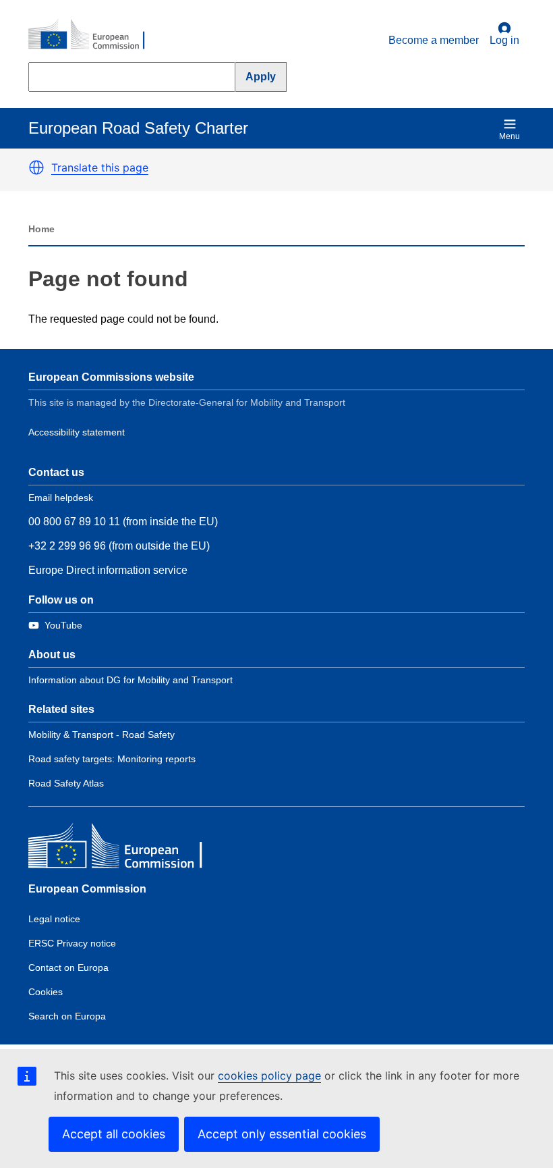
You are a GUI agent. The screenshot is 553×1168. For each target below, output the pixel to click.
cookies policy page (269, 1075)
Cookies (45, 991)
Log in (504, 40)
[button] (36, 167)
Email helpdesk (60, 497)
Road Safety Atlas (66, 783)
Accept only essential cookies (282, 1134)
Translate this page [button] (99, 167)
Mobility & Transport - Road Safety (101, 734)
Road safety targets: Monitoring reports (112, 758)
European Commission (87, 889)
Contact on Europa (68, 967)
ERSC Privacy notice (72, 943)
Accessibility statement (76, 432)
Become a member (433, 40)
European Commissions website (111, 377)
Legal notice (54, 918)
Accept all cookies (113, 1134)
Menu (509, 136)
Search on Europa (67, 1016)
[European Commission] (93, 35)
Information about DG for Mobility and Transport (130, 679)
